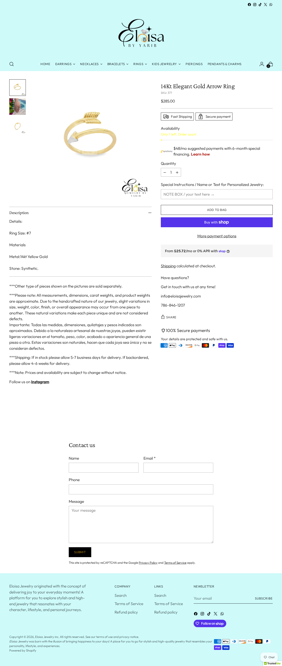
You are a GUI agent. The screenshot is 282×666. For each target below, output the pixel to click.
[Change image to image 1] (17, 87)
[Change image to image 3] (17, 125)
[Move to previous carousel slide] (259, 419)
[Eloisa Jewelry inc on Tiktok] (260, 4)
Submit (80, 552)
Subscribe (264, 598)
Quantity (168, 163)
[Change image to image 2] (17, 106)
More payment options (216, 235)
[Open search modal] (11, 64)
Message (76, 501)
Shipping (168, 265)
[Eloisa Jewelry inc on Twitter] (265, 4)
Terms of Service (175, 563)
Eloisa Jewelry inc (46, 637)
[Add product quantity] (177, 172)
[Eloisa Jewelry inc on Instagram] (255, 4)
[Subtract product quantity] (164, 172)
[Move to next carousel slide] (269, 418)
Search (121, 595)
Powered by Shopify (22, 650)
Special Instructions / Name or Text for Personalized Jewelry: (212, 184)
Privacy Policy (148, 563)
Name (74, 458)
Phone (74, 479)
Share (171, 317)
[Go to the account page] (262, 64)
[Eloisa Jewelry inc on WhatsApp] (271, 4)
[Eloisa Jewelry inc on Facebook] (249, 4)
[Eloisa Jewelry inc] (141, 32)
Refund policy (126, 612)
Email (149, 458)
